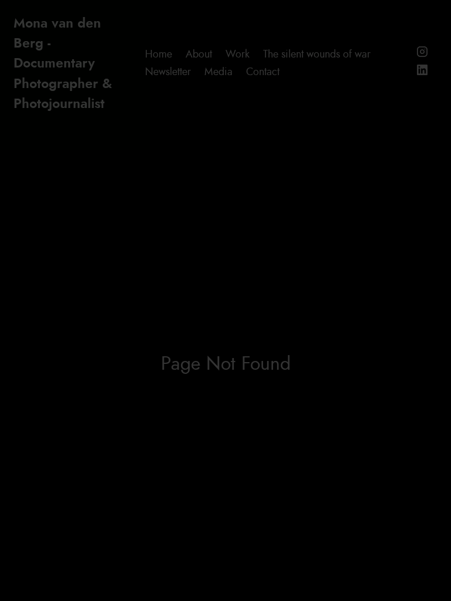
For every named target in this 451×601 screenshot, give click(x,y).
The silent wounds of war (317, 54)
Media (218, 71)
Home (158, 54)
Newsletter (168, 71)
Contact (263, 71)
